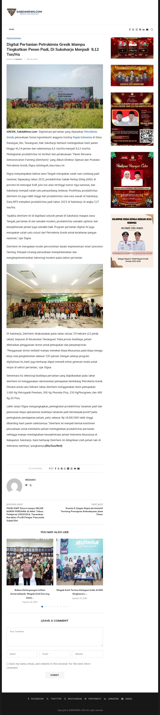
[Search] (151, 29)
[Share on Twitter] (58, 468)
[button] (10, 573)
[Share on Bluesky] (75, 468)
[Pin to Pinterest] (62, 468)
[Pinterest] (140, 29)
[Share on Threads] (71, 468)
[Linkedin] (144, 29)
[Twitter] (133, 29)
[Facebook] (129, 29)
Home (11, 29)
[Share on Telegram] (68, 468)
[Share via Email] (78, 468)
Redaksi (18, 59)
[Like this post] (52, 468)
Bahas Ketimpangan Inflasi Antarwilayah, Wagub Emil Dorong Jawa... (29, 594)
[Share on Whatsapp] (65, 468)
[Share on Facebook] (55, 468)
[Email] (147, 29)
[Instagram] (137, 29)
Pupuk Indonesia (82, 137)
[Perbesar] (149, 41)
